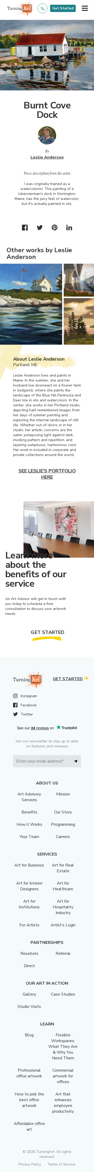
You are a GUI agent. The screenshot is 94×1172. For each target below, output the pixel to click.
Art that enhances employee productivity (63, 1102)
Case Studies (63, 994)
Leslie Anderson (47, 157)
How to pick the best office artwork (29, 1100)
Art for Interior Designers (29, 886)
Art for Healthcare (63, 886)
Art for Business (29, 865)
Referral (63, 953)
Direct (29, 966)
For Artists (29, 925)
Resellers (29, 953)
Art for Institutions (29, 904)
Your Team (29, 837)
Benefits (29, 812)
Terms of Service (61, 1164)
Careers (63, 837)
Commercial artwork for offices (63, 1076)
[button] (84, 8)
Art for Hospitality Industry (63, 907)
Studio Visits (29, 1006)
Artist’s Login (63, 925)
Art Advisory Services (29, 797)
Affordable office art (29, 1126)
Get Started (62, 8)
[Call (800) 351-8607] (43, 8)
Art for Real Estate (63, 868)
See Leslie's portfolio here (47, 474)
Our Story (63, 812)
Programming (63, 824)
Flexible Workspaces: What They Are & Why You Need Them (63, 1046)
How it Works (29, 824)
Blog (29, 1035)
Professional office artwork (29, 1073)
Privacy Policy (30, 1164)
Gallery (29, 994)
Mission (63, 794)
